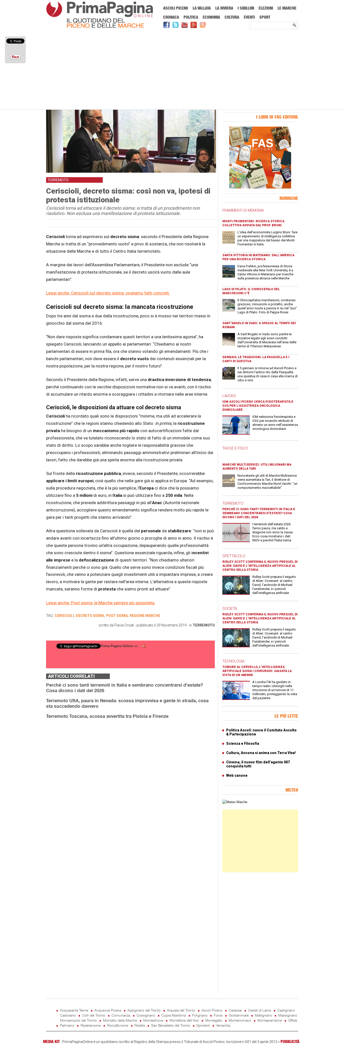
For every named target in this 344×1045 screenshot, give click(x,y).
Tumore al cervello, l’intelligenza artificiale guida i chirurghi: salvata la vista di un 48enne (257, 671)
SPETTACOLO (233, 556)
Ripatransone (91, 1025)
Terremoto (204, 625)
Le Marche (287, 8)
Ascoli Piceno (175, 8)
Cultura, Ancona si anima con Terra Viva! (261, 753)
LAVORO (229, 396)
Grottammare (239, 1015)
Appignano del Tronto (144, 1010)
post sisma (117, 616)
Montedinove (153, 1020)
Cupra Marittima (173, 1015)
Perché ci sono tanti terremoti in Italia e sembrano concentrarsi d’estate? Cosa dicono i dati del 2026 (258, 513)
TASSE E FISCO (235, 448)
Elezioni (266, 8)
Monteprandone (269, 1020)
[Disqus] (130, 786)
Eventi (249, 17)
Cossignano (145, 1015)
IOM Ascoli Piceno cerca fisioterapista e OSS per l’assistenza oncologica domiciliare (257, 406)
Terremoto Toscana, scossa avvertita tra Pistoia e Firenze (107, 716)
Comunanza (121, 1015)
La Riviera (224, 8)
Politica (191, 17)
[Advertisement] (172, 69)
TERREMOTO (233, 503)
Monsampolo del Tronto (78, 1020)
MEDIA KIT (51, 1041)
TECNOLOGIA (233, 661)
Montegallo (213, 1020)
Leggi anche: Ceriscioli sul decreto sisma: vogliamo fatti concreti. (108, 292)
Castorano (68, 1015)
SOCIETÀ (229, 608)
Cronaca (171, 17)
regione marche (145, 616)
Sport (264, 17)
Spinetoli (203, 1025)
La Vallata (202, 8)
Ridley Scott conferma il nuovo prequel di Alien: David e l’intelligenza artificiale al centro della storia (260, 566)
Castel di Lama (259, 1010)
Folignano (200, 1015)
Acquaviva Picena (107, 1010)
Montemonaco (240, 1020)
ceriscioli (64, 616)
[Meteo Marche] (234, 802)
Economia (211, 17)
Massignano (287, 1015)
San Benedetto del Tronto (170, 1025)
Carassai (235, 1010)
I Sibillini (246, 8)
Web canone (237, 775)
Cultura (232, 17)
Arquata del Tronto (181, 1010)
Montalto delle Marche (120, 1020)
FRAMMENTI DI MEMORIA (243, 210)
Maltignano (263, 1015)
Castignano (286, 1010)
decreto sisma (90, 616)
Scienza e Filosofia (242, 743)
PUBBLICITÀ (290, 1041)
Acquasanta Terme (74, 1010)
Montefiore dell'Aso (184, 1020)
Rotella (139, 1025)
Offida (292, 1020)
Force (218, 1015)
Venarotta (223, 1025)
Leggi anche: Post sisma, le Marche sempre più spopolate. (100, 602)
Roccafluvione (117, 1025)
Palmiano (67, 1025)
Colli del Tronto (93, 1015)
